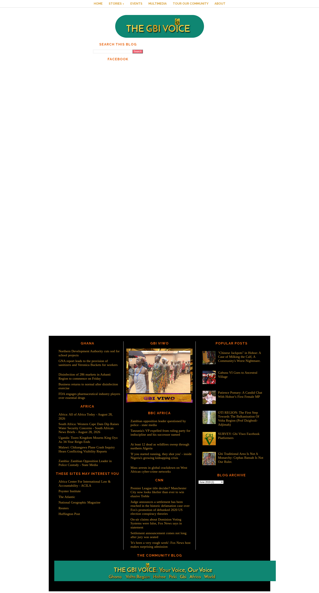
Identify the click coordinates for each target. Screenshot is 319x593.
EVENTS (136, 3)
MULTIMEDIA (157, 3)
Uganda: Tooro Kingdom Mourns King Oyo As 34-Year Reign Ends (88, 440)
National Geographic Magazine (79, 502)
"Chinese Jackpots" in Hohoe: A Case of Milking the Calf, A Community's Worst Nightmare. (239, 357)
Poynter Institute (70, 491)
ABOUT (220, 3)
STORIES (116, 3)
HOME (98, 3)
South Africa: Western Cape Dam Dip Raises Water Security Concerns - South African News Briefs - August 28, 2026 (89, 428)
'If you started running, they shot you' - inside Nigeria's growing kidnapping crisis (161, 456)
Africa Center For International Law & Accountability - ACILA (85, 483)
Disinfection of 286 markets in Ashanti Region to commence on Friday (85, 376)
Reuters (64, 508)
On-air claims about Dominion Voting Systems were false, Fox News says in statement (156, 523)
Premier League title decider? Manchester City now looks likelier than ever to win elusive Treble (158, 492)
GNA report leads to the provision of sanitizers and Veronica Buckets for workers (88, 363)
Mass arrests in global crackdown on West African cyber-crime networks (159, 470)
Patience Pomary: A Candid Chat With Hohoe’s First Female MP (240, 394)
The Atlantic (67, 497)
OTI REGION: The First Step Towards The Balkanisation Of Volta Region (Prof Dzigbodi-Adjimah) (238, 418)
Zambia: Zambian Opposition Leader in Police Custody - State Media (85, 463)
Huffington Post (69, 514)
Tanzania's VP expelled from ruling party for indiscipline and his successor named (160, 433)
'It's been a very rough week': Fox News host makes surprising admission (161, 545)
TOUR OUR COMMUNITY (190, 3)
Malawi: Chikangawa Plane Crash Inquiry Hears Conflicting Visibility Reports (87, 449)
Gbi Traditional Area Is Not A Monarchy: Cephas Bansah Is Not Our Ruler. (240, 458)
